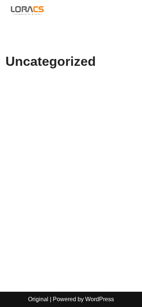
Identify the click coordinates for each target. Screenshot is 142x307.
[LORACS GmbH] (27, 10)
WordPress (99, 299)
